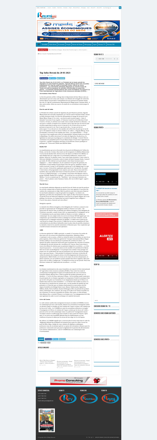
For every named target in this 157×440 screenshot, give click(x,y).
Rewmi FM (99, 7)
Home (40, 53)
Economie (65, 7)
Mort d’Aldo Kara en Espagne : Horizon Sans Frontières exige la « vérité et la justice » (68, 49)
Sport (88, 7)
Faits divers (59, 7)
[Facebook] (105, 8)
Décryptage (83, 7)
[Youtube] (108, 8)
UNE (49, 342)
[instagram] (110, 8)
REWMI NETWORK (114, 437)
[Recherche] (120, 8)
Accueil (49, 7)
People (70, 7)
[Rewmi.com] (47, 15)
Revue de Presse (76, 7)
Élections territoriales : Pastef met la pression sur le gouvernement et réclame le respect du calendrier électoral (65, 364)
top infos (43, 342)
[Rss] (104, 8)
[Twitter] (107, 8)
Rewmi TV (93, 7)
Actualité (54, 7)
